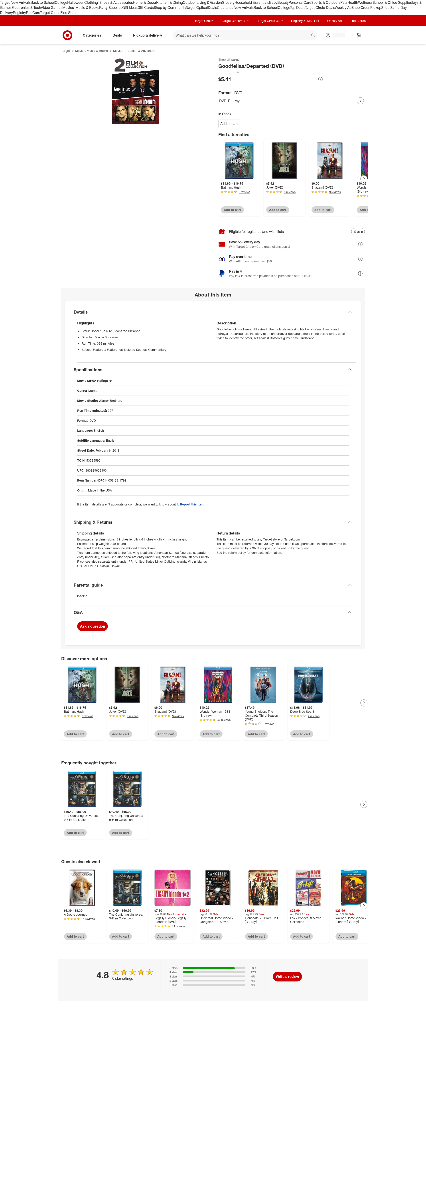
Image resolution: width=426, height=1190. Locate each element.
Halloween (75, 2)
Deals (212, 7)
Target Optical (197, 7)
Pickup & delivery (147, 35)
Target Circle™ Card (235, 21)
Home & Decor (144, 2)
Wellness (365, 2)
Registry (19, 12)
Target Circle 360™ (270, 21)
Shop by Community (170, 7)
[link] (229, 72)
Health (352, 2)
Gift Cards (146, 7)
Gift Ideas (130, 7)
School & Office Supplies (392, 2)
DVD (222, 101)
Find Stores (69, 12)
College (61, 2)
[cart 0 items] (359, 35)
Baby (273, 2)
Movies (118, 51)
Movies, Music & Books (80, 7)
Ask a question (92, 626)
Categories (92, 35)
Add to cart (229, 123)
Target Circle (50, 12)
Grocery (228, 2)
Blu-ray (234, 101)
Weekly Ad (343, 7)
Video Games (51, 7)
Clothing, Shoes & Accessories (108, 2)
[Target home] (67, 35)
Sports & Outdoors (325, 2)
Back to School (43, 2)
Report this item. (192, 504)
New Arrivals (244, 7)
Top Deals (297, 7)
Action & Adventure (142, 51)
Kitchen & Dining (169, 2)
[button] (229, 72)
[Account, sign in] (337, 35)
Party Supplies (110, 7)
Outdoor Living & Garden (202, 2)
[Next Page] (360, 100)
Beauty (283, 2)
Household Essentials (252, 2)
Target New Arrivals (15, 2)
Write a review (287, 976)
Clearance (225, 7)
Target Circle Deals (320, 7)
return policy (237, 552)
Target (65, 51)
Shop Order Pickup (366, 7)
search (313, 35)
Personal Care (300, 2)
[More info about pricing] (320, 79)
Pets (343, 2)
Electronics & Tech (26, 7)
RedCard (33, 12)
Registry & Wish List (305, 21)
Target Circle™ (204, 21)
